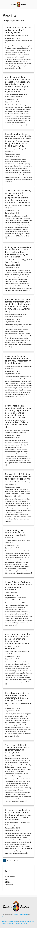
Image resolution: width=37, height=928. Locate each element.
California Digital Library (20, 915)
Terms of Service (12, 921)
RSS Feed (24, 923)
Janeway (5, 917)
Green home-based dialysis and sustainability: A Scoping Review (18, 29)
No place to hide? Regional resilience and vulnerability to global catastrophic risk (18, 476)
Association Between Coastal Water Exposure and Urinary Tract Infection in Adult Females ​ (18, 359)
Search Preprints (14, 871)
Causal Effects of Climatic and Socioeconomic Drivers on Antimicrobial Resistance (18, 586)
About (4, 921)
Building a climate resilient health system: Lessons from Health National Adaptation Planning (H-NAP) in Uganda (18, 252)
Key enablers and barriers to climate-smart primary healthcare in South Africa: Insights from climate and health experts (18, 815)
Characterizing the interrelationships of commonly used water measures (16, 534)
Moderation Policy (25, 921)
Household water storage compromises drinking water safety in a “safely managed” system (17, 697)
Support (17, 923)
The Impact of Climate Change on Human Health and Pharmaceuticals (17, 747)
